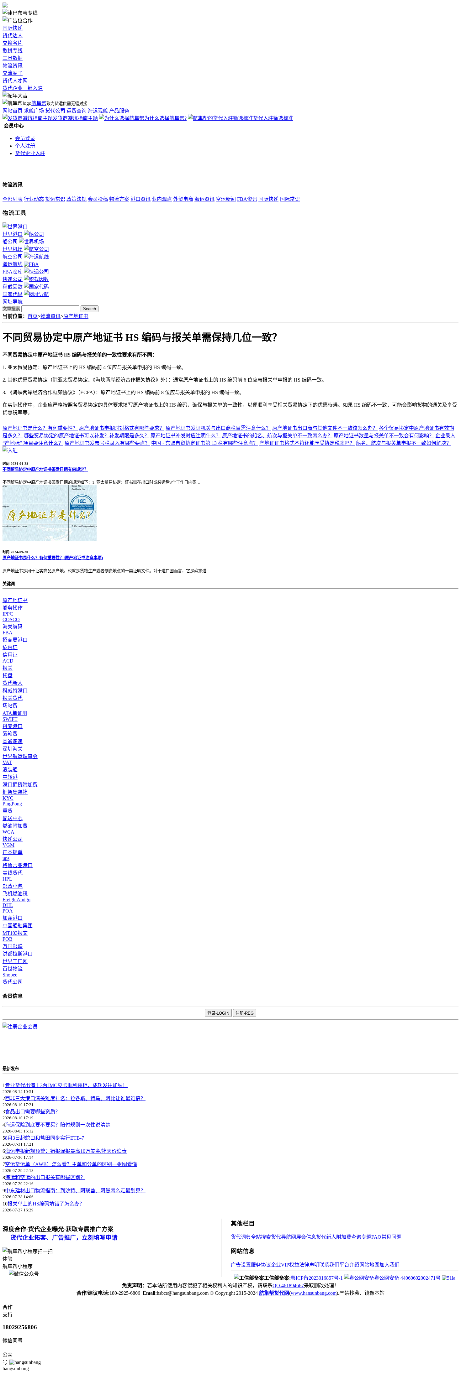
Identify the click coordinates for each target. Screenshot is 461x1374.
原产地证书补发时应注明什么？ (186, 435)
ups (6, 858)
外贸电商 (183, 199)
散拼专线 (13, 50)
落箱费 (10, 733)
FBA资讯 (247, 199)
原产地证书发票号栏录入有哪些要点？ (107, 443)
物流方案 (119, 199)
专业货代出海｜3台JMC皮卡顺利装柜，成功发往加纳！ (66, 1085)
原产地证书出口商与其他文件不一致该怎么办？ (325, 428)
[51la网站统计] (448, 1278)
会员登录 (25, 138)
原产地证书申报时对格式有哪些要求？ (121, 428)
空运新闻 (226, 199)
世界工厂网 (15, 961)
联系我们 (329, 1264)
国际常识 (290, 199)
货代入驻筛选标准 (273, 118)
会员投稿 (98, 199)
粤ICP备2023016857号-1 (317, 1278)
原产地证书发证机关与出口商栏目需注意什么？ (218, 428)
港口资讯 (140, 199)
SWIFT (10, 719)
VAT (7, 762)
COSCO (11, 619)
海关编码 (13, 626)
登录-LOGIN (218, 1013)
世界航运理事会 (20, 756)
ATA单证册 (15, 713)
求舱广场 (34, 110)
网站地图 (369, 1264)
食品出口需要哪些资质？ (32, 1111)
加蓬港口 (13, 918)
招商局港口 (15, 640)
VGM (8, 845)
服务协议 (261, 1264)
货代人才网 (15, 80)
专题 (366, 1237)
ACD (8, 661)
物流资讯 (13, 65)
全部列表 (13, 199)
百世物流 (13, 968)
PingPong (12, 803)
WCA (8, 832)
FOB (8, 939)
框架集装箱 (15, 792)
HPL (7, 879)
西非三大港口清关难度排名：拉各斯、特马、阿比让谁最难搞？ (75, 1098)
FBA (8, 632)
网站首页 (13, 110)
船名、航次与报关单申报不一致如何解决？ (403, 443)
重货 (8, 811)
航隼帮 (38, 103)
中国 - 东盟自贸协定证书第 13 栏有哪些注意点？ (204, 443)
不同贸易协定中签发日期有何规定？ (45, 469)
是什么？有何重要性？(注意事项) (53, 557)
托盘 (8, 675)
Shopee (10, 974)
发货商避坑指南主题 (75, 118)
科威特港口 (15, 690)
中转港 (10, 777)
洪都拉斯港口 (18, 953)
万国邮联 (13, 946)
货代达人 (13, 35)
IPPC (8, 614)
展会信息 (306, 1237)
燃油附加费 (15, 826)
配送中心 (13, 818)
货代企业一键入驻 (23, 88)
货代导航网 (283, 1237)
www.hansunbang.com (313, 1293)
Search (89, 308)
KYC (8, 798)
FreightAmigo (16, 899)
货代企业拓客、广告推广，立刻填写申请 (64, 1237)
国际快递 (13, 28)
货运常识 (55, 199)
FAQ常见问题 (386, 1237)
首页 (33, 316)
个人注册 (25, 145)
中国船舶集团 (18, 925)
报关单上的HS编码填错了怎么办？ (46, 1203)
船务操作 (13, 608)
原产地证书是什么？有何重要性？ (40, 428)
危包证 (10, 647)
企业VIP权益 (285, 1264)
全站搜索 (261, 1237)
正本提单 (13, 852)
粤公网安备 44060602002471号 (407, 1278)
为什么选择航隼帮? (165, 118)
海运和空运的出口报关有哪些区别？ (45, 1177)
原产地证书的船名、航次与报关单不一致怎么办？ (277, 435)
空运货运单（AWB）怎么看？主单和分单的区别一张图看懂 (71, 1164)
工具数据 (13, 58)
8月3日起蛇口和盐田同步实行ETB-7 (44, 1138)
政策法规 (76, 199)
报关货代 (13, 698)
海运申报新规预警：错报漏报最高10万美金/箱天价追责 (66, 1151)
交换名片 (13, 43)
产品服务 (119, 110)
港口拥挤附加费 (20, 784)
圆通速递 (13, 741)
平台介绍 (349, 1264)
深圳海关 (13, 749)
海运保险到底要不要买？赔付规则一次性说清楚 (57, 1124)
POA (8, 910)
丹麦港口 (13, 726)
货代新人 (13, 683)
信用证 (10, 655)
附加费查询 (348, 1237)
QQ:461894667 (288, 1285)
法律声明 (309, 1264)
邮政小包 (13, 886)
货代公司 (55, 110)
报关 (8, 668)
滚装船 (10, 769)
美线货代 (13, 873)
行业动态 (34, 199)
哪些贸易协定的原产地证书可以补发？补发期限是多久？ (86, 435)
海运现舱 (98, 110)
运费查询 (76, 110)
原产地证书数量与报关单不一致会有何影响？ (384, 435)
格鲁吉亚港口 (18, 865)
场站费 (10, 705)
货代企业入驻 (30, 153)
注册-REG (245, 1013)
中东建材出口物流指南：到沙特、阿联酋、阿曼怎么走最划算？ (75, 1190)
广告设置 (241, 1264)
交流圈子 (13, 73)
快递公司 (13, 839)
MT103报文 (15, 933)
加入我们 (389, 1264)
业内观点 (162, 199)
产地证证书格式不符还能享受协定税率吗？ (307, 443)
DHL (8, 905)
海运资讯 (204, 199)
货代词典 (241, 1237)
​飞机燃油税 (15, 893)
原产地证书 (75, 316)
